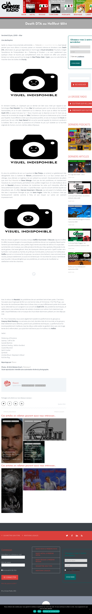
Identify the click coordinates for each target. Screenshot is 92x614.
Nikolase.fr (27, 367)
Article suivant (59, 412)
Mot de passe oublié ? (9, 583)
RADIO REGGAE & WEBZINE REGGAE (45, 560)
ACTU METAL (71, 182)
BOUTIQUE (78, 14)
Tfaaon (14, 362)
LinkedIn (15, 403)
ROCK (23, 14)
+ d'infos (45, 9)
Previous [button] (69, 140)
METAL (32, 14)
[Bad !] (46, 5)
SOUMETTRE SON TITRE (11, 535)
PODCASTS (66, 14)
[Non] (90, 609)
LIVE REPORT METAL (28, 385)
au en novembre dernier (45, 45)
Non (39, 611)
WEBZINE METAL (40, 385)
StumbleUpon (21, 403)
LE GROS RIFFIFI (73, 130)
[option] (33, 440)
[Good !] (40, 5)
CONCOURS (53, 14)
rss (81, 535)
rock (24, 6)
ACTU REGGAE (71, 229)
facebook (72, 535)
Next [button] (89, 140)
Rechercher (80, 84)
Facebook (9, 403)
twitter (67, 535)
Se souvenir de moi (9, 570)
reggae (75, 6)
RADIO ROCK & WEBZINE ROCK (46, 549)
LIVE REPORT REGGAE (73, 161)
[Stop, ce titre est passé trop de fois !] (43, 5)
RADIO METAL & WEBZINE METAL (45, 554)
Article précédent (10, 412)
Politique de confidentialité (51, 611)
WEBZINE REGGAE (81, 161)
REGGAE (42, 14)
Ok (35, 611)
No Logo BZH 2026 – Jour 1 (76, 174)
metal (49, 7)
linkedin (77, 535)
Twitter (3, 403)
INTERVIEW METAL (6, 421)
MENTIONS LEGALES (31, 535)
